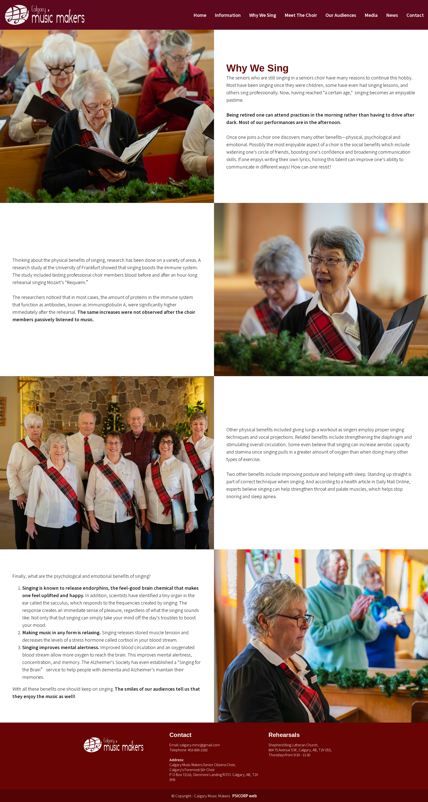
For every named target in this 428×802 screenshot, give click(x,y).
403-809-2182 (198, 749)
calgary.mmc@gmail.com (200, 744)
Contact (415, 15)
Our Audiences (340, 15)
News (392, 15)
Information (228, 15)
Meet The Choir (301, 15)
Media (371, 15)
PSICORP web (244, 795)
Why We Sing (262, 15)
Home (199, 15)
